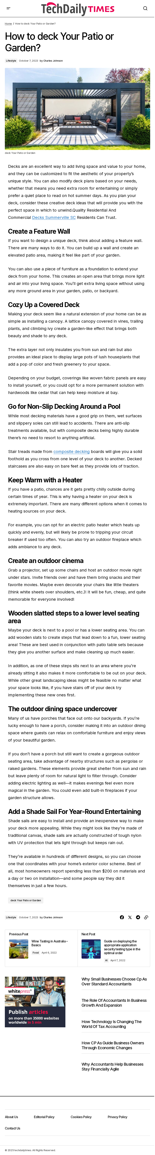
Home (8, 23)
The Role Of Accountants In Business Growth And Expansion (114, 1003)
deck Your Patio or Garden (25, 900)
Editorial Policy (44, 1117)
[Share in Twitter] (130, 917)
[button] (8, 8)
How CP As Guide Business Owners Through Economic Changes (113, 1045)
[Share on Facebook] (122, 917)
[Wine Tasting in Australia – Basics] (41, 948)
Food (36, 952)
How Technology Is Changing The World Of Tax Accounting (111, 1024)
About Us (11, 1117)
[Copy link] (146, 917)
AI (106, 960)
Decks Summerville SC (54, 217)
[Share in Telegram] (138, 917)
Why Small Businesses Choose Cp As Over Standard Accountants (114, 981)
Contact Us (12, 1128)
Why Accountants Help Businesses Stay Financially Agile (112, 1067)
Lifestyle (11, 60)
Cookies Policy (81, 1117)
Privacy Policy (117, 1117)
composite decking (71, 451)
